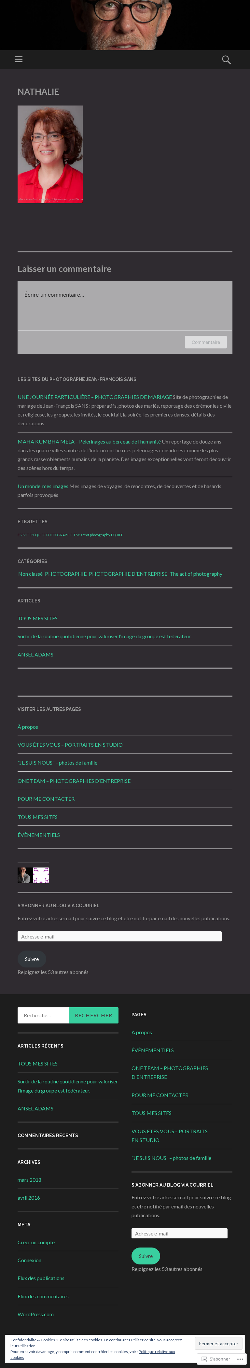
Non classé (30, 574)
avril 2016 (29, 1197)
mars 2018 (29, 1180)
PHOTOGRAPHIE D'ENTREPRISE (128, 574)
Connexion (29, 1260)
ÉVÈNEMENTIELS (39, 835)
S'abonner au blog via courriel (59, 905)
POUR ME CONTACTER (46, 799)
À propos (28, 727)
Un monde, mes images (43, 486)
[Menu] (18, 59)
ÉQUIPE (117, 535)
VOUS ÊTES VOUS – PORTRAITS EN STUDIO (70, 744)
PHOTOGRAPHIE (59, 535)
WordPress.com (36, 1314)
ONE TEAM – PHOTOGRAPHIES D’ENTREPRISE (74, 781)
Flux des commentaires (43, 1296)
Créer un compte (36, 1242)
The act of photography (91, 535)
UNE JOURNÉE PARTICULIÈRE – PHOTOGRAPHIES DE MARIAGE (95, 397)
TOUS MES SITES (38, 618)
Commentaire (206, 342)
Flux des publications (41, 1278)
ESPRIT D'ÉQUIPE (31, 535)
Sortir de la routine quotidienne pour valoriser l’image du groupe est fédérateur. (104, 636)
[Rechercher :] (68, 1015)
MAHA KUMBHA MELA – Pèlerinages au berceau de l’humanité (89, 441)
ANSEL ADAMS (35, 654)
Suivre (32, 959)
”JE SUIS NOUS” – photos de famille (57, 762)
